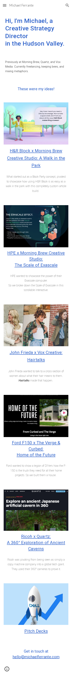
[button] (4, 5)
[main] (36, 32)
